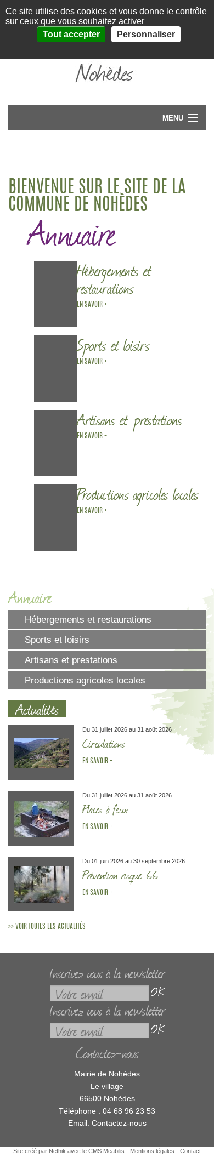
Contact (190, 1151)
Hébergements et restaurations (88, 619)
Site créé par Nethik (39, 1151)
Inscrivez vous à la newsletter (107, 972)
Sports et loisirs (57, 640)
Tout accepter (71, 34)
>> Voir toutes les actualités (47, 927)
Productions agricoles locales (85, 680)
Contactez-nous (119, 1123)
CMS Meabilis (106, 1151)
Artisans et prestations (71, 660)
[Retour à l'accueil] (107, 88)
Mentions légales (152, 1151)
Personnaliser (146, 34)
